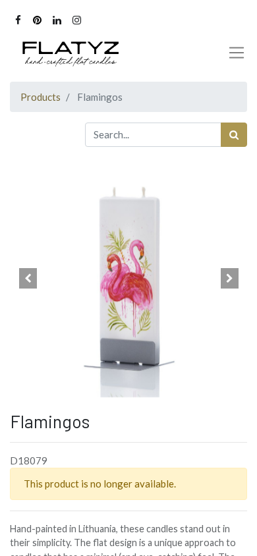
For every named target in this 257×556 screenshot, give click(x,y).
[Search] (234, 135)
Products (40, 97)
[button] (27, 278)
